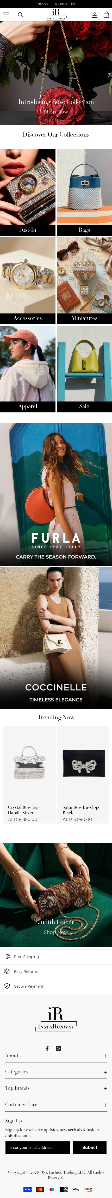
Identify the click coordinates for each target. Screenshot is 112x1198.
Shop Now (56, 112)
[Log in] (94, 15)
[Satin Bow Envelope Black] (84, 763)
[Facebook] (47, 1048)
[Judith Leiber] (56, 895)
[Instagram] (58, 1048)
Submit (89, 1147)
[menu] (6, 15)
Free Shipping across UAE (56, 3)
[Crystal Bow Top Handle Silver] (29, 763)
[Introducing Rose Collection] (56, 73)
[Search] (20, 15)
